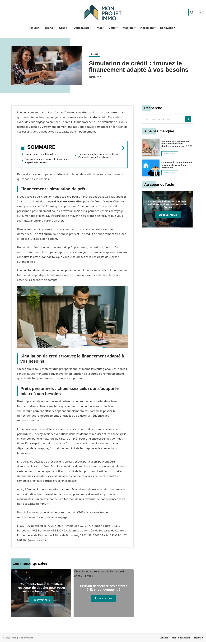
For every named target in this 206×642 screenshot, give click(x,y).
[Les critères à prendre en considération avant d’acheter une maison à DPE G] (150, 147)
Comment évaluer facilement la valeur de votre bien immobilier (177, 165)
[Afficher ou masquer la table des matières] (90, 148)
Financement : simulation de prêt (41, 154)
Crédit (94, 54)
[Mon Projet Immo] (103, 12)
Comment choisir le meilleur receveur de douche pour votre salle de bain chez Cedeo (41, 587)
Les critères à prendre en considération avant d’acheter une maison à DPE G (176, 145)
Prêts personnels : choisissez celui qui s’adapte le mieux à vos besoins (98, 156)
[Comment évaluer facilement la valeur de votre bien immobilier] (150, 168)
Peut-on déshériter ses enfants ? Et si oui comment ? (103, 587)
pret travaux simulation (66, 201)
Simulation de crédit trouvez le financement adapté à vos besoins (47, 161)
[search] (191, 12)
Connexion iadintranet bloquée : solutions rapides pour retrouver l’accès (167, 204)
